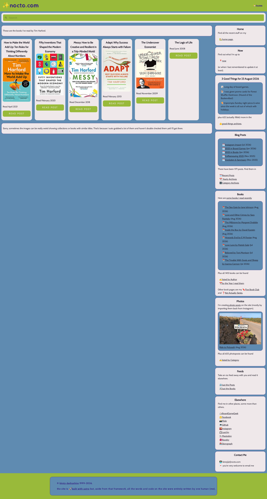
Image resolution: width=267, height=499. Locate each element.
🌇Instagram (225, 428)
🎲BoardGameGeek (228, 413)
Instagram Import (233, 144)
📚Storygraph (226, 443)
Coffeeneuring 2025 (234, 156)
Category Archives (230, 183)
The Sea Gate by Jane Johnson (239, 207)
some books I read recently (239, 198)
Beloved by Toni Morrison (237, 252)
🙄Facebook (225, 417)
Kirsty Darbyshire (69, 483)
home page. (227, 39)
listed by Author (229, 279)
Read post (17, 113)
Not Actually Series (234, 293)
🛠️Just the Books (227, 388)
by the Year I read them (233, 283)
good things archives (231, 123)
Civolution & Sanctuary (235, 160)
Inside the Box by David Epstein (240, 230)
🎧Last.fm (224, 432)
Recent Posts (228, 175)
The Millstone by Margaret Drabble (241, 222)
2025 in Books (232, 152)
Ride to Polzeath (227, 347)
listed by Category (230, 360)
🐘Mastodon (225, 436)
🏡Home (258, 5)
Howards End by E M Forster (238, 237)
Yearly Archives (229, 179)
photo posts (235, 305)
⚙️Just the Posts (227, 385)
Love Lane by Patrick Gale (237, 245)
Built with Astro (81, 488)
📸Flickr (223, 421)
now (224, 61)
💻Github (223, 425)
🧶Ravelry (224, 440)
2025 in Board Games (235, 148)
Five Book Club (252, 289)
